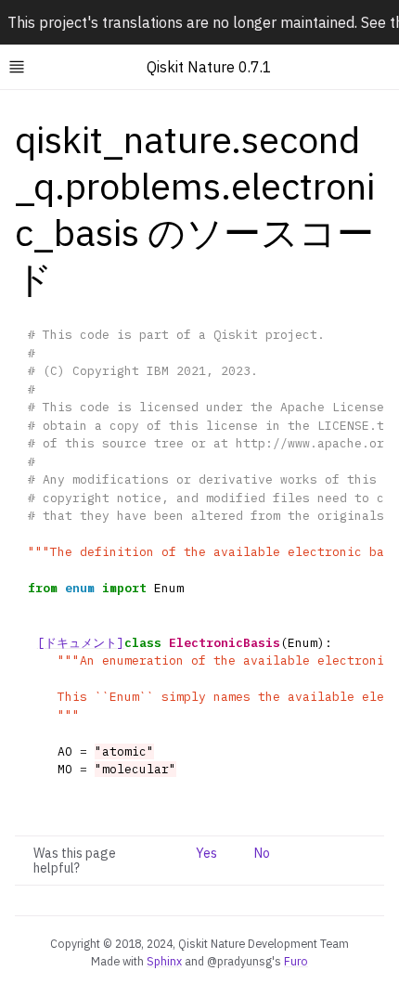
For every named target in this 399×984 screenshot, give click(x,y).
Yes (206, 853)
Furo (296, 960)
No (262, 853)
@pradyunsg (239, 960)
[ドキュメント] (80, 643)
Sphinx (164, 960)
